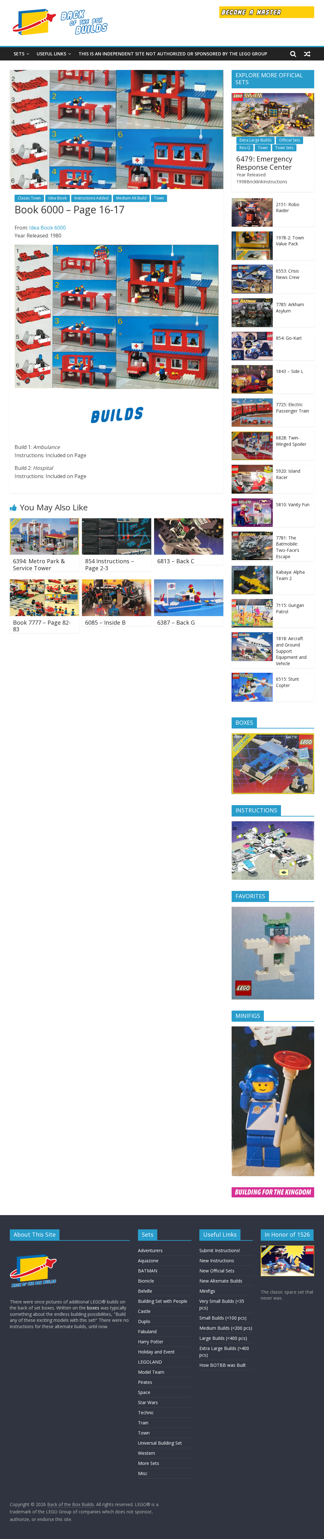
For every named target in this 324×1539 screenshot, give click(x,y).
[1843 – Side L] (252, 368)
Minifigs (207, 1291)
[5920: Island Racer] (252, 468)
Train (143, 1423)
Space (144, 1392)
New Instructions (216, 1261)
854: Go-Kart (289, 338)
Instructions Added (91, 198)
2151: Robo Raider (287, 207)
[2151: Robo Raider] (252, 202)
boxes (93, 1308)
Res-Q (245, 147)
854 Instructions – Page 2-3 (109, 564)
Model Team (151, 1372)
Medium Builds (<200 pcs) (225, 1328)
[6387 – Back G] (189, 583)
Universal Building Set (160, 1443)
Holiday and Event (156, 1352)
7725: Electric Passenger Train (292, 407)
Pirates (145, 1382)
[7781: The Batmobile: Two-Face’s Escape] (252, 535)
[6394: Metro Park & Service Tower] (44, 522)
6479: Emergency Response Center (264, 163)
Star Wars (148, 1402)
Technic (146, 1413)
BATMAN (147, 1271)
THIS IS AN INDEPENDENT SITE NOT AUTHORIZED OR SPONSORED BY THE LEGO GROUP (172, 54)
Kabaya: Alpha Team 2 (290, 575)
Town (159, 198)
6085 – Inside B (105, 622)
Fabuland (147, 1331)
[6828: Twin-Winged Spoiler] (252, 435)
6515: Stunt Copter (287, 682)
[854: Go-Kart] (252, 335)
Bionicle (146, 1281)
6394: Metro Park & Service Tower (39, 564)
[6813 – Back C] (189, 522)
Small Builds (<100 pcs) (222, 1318)
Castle (144, 1311)
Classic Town (29, 198)
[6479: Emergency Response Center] (273, 96)
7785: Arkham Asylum (290, 307)
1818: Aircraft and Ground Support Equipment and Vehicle (291, 650)
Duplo (144, 1321)
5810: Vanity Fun (292, 504)
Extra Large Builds (255, 140)
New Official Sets (216, 1271)
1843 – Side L (289, 371)
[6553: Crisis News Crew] (252, 268)
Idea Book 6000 (47, 227)
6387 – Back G (176, 622)
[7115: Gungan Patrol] (252, 602)
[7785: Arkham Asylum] (252, 302)
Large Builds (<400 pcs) (223, 1338)
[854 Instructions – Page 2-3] (117, 522)
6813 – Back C (175, 561)
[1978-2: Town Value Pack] (252, 235)
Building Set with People (162, 1301)
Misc (142, 1473)
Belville (145, 1291)
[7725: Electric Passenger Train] (252, 402)
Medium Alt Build (131, 198)
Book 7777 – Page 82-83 (42, 626)
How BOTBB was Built (222, 1365)
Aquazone (148, 1261)
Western (146, 1453)
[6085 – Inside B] (117, 583)
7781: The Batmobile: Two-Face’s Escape (287, 547)
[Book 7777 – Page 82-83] (44, 583)
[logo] (33, 1249)
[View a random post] (307, 53)
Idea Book (57, 198)
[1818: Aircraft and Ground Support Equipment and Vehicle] (252, 636)
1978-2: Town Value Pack (290, 241)
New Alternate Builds (220, 1281)
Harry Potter (150, 1342)
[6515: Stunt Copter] (252, 676)
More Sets (148, 1463)
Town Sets (284, 147)
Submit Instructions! (219, 1250)
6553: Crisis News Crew (287, 274)
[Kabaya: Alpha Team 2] (252, 569)
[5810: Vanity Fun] (252, 502)
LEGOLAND (150, 1362)
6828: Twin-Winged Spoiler (291, 441)
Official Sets (289, 140)
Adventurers (150, 1250)
